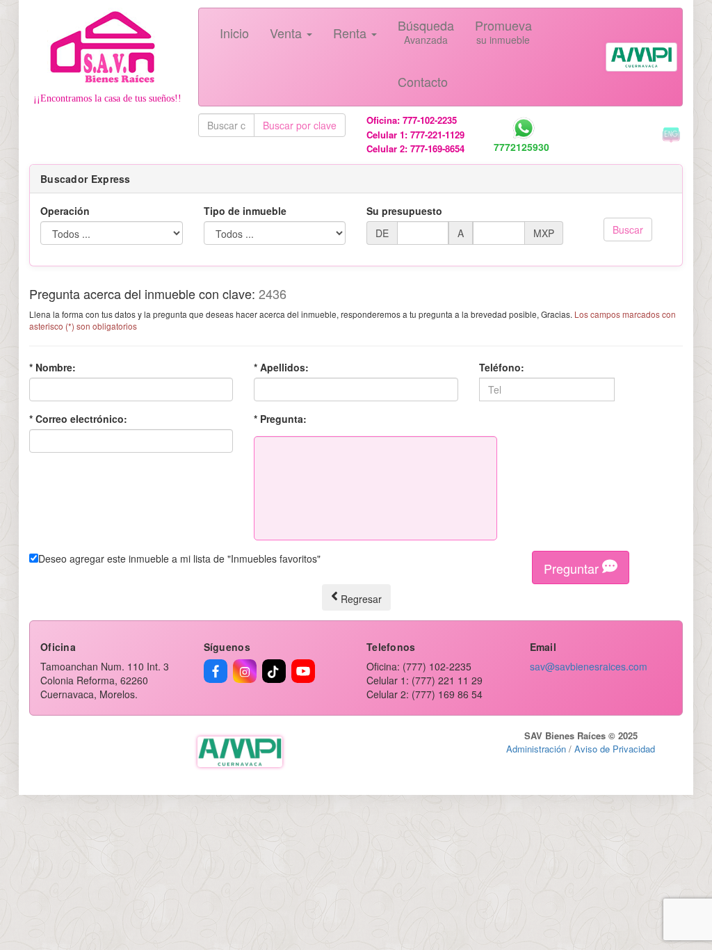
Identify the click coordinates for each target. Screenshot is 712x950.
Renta (351, 33)
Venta (287, 33)
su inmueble (503, 31)
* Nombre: (52, 367)
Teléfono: (501, 367)
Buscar (628, 229)
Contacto (423, 81)
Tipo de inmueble (245, 211)
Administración (536, 748)
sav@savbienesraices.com (588, 666)
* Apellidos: (281, 367)
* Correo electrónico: (78, 419)
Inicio (234, 33)
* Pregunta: (280, 419)
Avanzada (426, 31)
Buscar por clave (300, 125)
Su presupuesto (404, 211)
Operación (65, 211)
